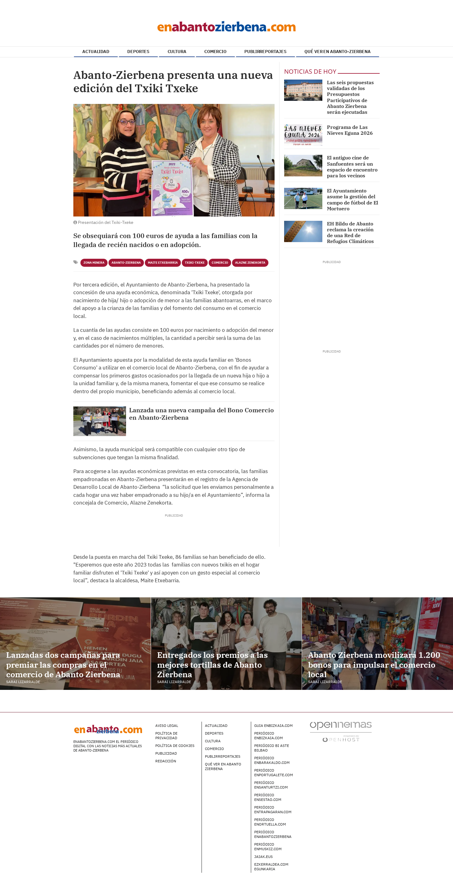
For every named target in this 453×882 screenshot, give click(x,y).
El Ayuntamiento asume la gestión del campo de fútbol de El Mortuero (352, 200)
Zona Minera (94, 263)
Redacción (165, 761)
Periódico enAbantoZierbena (273, 834)
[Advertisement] (173, 532)
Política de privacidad (166, 735)
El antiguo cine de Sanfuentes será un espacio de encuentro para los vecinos (352, 167)
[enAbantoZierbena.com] (226, 25)
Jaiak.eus (263, 856)
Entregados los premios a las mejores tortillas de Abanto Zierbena (212, 664)
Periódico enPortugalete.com (273, 772)
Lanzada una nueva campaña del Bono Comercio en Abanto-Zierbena (201, 413)
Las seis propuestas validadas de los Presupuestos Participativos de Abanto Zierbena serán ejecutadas (350, 97)
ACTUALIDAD (95, 51)
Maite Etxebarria (163, 263)
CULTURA (177, 51)
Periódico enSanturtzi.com (271, 784)
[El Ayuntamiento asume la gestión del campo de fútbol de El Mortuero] (303, 198)
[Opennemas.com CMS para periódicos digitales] (341, 731)
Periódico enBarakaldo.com (272, 760)
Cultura (213, 741)
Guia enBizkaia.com (273, 725)
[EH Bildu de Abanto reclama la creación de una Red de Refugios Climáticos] (303, 231)
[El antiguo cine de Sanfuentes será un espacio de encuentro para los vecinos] (303, 165)
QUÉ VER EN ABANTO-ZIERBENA (337, 51)
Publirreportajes (222, 756)
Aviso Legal (166, 725)
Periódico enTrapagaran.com (273, 809)
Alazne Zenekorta (250, 263)
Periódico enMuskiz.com (268, 846)
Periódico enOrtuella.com (270, 821)
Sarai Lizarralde (23, 681)
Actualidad (216, 725)
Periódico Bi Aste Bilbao (271, 747)
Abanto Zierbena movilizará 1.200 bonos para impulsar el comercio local (374, 664)
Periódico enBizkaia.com (268, 735)
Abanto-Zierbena (126, 263)
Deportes (214, 733)
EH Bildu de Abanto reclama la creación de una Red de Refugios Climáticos (350, 232)
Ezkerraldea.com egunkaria (271, 866)
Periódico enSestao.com (267, 797)
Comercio (220, 263)
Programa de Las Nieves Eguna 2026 (350, 130)
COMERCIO (215, 51)
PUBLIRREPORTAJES (265, 51)
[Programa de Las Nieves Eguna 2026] (303, 135)
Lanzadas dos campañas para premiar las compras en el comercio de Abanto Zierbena (63, 664)
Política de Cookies (174, 745)
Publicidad (166, 753)
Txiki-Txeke (195, 263)
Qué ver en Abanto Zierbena (223, 766)
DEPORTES (138, 51)
